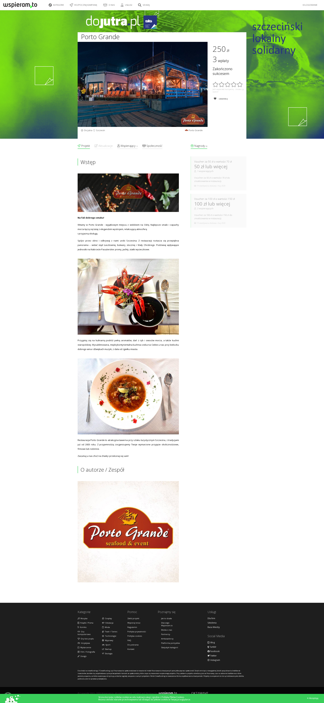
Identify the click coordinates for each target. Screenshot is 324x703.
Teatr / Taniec (110, 631)
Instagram (214, 660)
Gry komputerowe (84, 633)
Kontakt (130, 649)
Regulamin (132, 627)
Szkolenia (212, 622)
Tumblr (212, 647)
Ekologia (108, 653)
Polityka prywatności (136, 631)
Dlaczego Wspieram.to (167, 624)
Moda (107, 627)
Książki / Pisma (86, 622)
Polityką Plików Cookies (173, 697)
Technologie (110, 636)
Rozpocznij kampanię (85, 5)
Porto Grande (196, 130)
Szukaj (146, 5)
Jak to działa (166, 618)
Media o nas (166, 630)
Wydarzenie (85, 647)
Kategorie (58, 5)
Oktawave (199, 693)
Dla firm (211, 618)
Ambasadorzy (167, 638)
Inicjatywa (85, 643)
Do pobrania (133, 644)
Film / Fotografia (87, 652)
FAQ (129, 640)
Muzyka (83, 618)
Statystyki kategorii (169, 647)
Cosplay (108, 618)
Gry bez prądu (87, 638)
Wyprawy (108, 640)
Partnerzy (165, 634)
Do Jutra (87, 130)
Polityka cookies (134, 636)
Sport (107, 644)
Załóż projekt (133, 618)
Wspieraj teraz (133, 622)
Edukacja (108, 622)
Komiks (82, 627)
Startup (108, 649)
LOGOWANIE (311, 5)
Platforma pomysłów (170, 643)
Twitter (213, 655)
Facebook (215, 651)
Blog (212, 642)
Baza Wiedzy (214, 627)
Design (83, 656)
